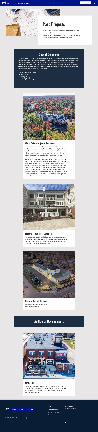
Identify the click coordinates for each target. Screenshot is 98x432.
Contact (50, 415)
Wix (26, 418)
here (37, 306)
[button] (48, 3)
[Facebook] (94, 3)
